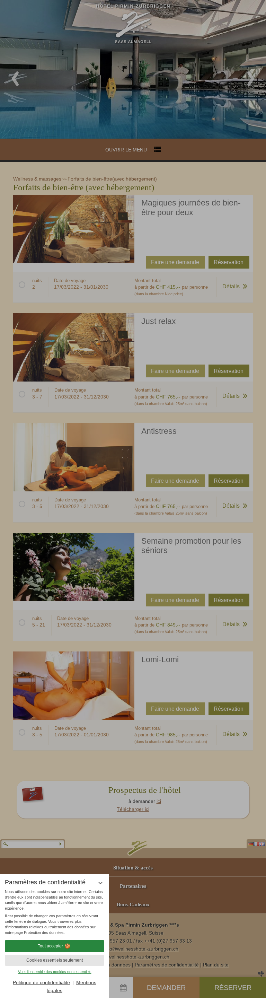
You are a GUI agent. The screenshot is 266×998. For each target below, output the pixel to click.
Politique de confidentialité (41, 982)
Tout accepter (50, 946)
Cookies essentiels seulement (54, 960)
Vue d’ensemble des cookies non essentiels (54, 972)
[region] (54, 912)
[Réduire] (100, 883)
